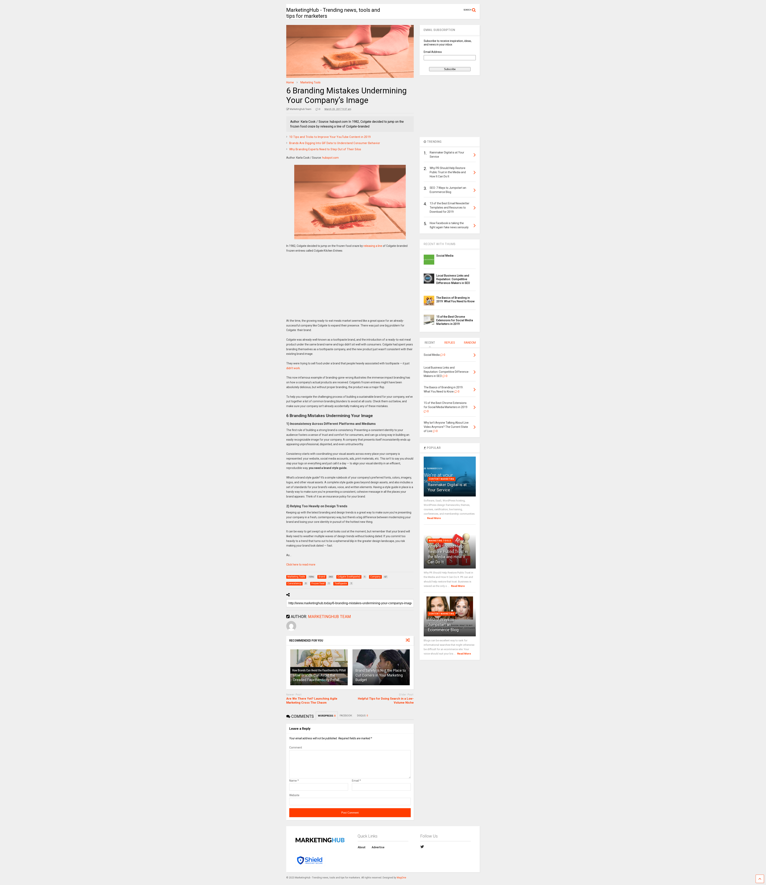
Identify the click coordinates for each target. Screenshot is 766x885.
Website (294, 795)
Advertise (378, 847)
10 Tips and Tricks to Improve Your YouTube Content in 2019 (330, 136)
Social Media (444, 255)
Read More (434, 518)
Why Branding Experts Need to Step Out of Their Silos (325, 149)
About (361, 847)
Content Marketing (441, 479)
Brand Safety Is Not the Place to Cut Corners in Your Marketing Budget (380, 675)
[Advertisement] (350, 288)
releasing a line (372, 245)
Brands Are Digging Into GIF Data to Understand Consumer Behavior (334, 143)
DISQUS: (362, 715)
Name (294, 780)
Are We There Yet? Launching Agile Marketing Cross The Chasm (311, 700)
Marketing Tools (440, 541)
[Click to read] (319, 667)
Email (356, 780)
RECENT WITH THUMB (440, 244)
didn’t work (293, 368)
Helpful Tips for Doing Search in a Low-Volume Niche (386, 700)
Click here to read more (300, 564)
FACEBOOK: (346, 715)
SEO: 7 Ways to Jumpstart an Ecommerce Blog (443, 624)
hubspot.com (330, 157)
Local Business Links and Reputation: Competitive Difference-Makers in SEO (453, 279)
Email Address (433, 51)
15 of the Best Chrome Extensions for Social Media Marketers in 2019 (454, 320)
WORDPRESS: (327, 715)
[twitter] (422, 846)
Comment (295, 747)
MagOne (401, 877)
